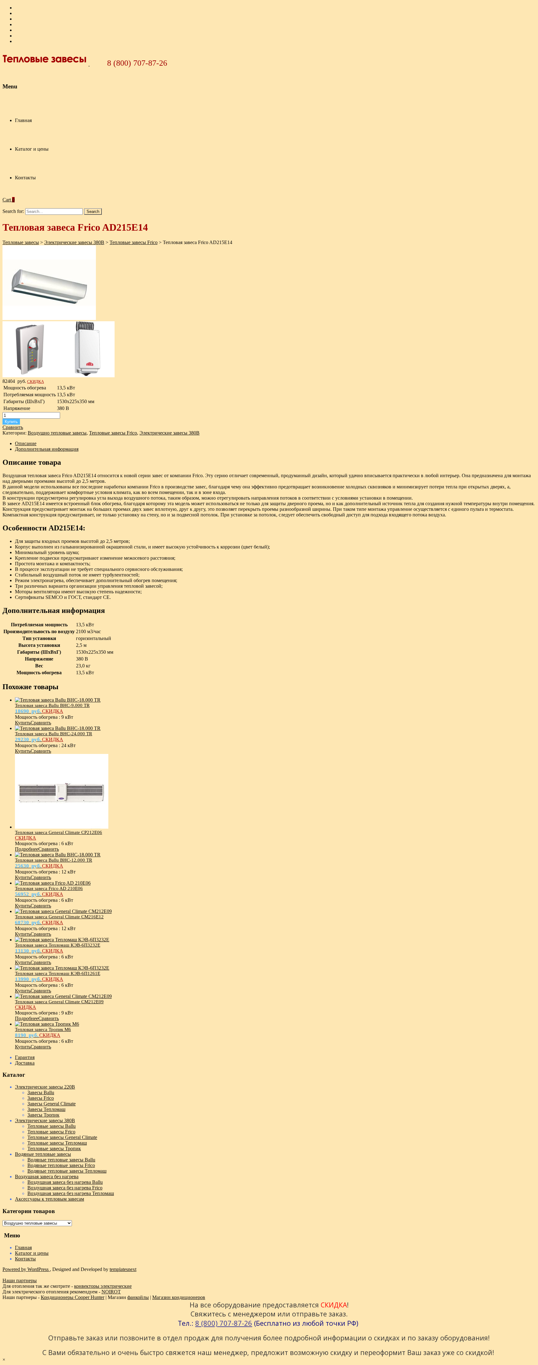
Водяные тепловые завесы (43, 1154)
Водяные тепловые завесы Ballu (61, 1159)
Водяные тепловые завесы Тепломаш (66, 1171)
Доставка (25, 1063)
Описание (25, 443)
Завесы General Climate (51, 1103)
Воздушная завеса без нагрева (46, 1176)
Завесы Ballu (40, 1092)
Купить (11, 421)
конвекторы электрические (103, 1286)
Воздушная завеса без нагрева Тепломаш (70, 1193)
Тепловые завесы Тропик (54, 1148)
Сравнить (12, 427)
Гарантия (25, 1057)
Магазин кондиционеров (178, 1297)
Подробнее (26, 849)
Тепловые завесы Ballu (51, 1126)
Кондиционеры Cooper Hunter (72, 1297)
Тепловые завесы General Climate (62, 1137)
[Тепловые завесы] (46, 64)
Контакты (25, 177)
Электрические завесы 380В (169, 432)
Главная (23, 120)
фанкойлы (138, 1297)
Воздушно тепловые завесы (57, 432)
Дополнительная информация (46, 449)
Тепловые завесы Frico (113, 432)
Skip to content (17, 98)
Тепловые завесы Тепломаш (57, 1143)
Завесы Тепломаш (46, 1109)
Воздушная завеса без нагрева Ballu (65, 1182)
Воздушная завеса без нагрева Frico (64, 1187)
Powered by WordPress (26, 1269)
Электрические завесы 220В (45, 1087)
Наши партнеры (19, 1280)
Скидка (35, 381)
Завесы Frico (40, 1098)
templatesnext (123, 1269)
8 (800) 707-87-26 (137, 63)
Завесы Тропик (43, 1115)
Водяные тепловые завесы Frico (61, 1165)
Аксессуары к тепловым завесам (49, 1199)
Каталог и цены (32, 149)
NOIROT (111, 1291)
